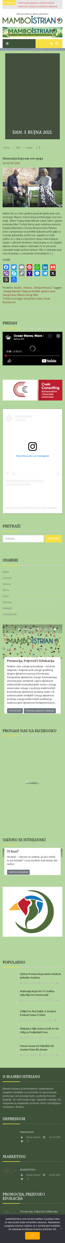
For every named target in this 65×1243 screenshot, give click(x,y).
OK (32, 1235)
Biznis (6, 590)
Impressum (27, 1131)
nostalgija (16, 298)
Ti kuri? (13, 851)
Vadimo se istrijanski (18, 872)
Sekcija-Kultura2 (43, 287)
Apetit (6, 571)
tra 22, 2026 (48, 1055)
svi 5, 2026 (47, 1037)
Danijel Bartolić (12, 291)
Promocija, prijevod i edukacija (30, 661)
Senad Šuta (29, 298)
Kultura (28, 287)
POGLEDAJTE (15, 710)
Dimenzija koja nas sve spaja (23, 158)
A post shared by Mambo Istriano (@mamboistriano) (34, 507)
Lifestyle (7, 577)
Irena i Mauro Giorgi (21, 294)
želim (40, 298)
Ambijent (7, 608)
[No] (60, 1228)
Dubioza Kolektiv (31, 291)
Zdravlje (7, 602)
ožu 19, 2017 (55, 1137)
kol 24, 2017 (46, 629)
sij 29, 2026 (54, 1174)
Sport (6, 596)
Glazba (18, 287)
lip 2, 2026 (47, 1020)
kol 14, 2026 (48, 983)
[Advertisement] (32, 92)
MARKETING (28, 1169)
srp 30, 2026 (48, 1000)
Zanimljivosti (10, 614)
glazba (45, 291)
